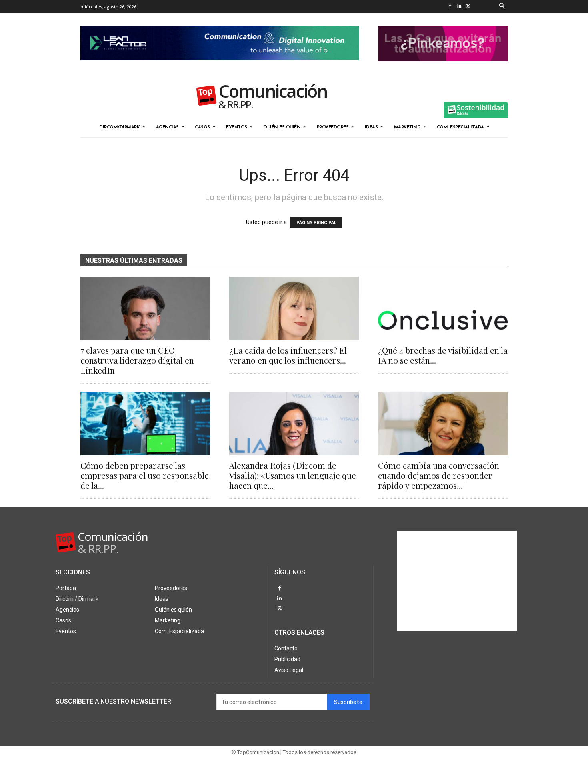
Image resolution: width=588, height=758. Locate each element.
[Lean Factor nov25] (219, 66)
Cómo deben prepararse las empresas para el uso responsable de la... (144, 475)
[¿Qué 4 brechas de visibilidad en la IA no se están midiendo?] (443, 308)
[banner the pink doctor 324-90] (443, 67)
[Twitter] (468, 6)
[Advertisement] (457, 581)
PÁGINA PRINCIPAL (316, 222)
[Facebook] (449, 6)
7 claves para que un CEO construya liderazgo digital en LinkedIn (137, 360)
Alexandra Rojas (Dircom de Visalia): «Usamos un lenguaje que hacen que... (292, 475)
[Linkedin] (459, 6)
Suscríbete (348, 702)
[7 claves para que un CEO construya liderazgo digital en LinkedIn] (145, 308)
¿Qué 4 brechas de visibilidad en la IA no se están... (443, 355)
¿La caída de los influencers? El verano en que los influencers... (288, 355)
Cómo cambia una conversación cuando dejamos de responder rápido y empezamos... (438, 475)
